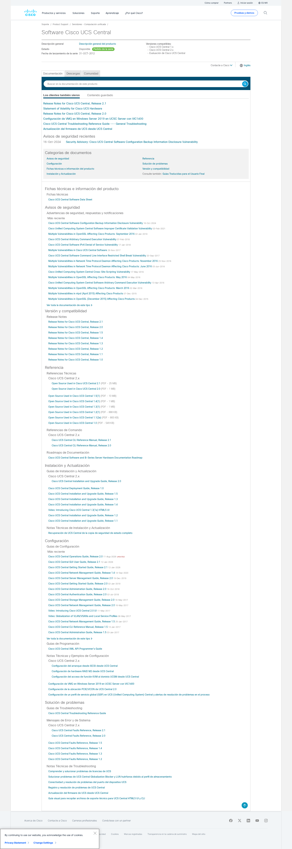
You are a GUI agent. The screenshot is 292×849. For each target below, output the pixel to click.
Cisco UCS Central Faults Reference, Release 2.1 (78, 730)
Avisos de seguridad (58, 158)
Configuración (54, 163)
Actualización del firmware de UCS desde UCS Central (77, 128)
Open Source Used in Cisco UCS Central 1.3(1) (74, 406)
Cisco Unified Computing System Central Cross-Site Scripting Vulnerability (89, 271)
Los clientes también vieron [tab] (61, 95)
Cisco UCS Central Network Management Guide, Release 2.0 (81, 605)
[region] (49, 839)
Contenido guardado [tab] (100, 95)
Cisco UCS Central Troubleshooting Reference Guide (77, 713)
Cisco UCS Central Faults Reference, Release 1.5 (75, 743)
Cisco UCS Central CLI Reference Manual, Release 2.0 (81, 445)
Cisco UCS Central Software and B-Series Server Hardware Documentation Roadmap (95, 457)
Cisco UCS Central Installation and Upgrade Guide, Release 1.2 (83, 515)
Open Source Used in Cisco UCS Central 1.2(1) (74, 412)
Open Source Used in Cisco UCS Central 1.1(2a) (75, 417)
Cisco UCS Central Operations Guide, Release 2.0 (75, 556)
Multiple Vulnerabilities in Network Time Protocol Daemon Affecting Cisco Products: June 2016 (100, 266)
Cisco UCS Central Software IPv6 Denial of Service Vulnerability (83, 244)
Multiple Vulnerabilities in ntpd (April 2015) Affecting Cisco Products (86, 293)
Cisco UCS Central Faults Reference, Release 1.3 (75, 753)
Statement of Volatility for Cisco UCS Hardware (72, 108)
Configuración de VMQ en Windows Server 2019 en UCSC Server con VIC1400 (93, 118)
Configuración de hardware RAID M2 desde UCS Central (83, 671)
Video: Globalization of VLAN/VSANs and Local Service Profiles (83, 616)
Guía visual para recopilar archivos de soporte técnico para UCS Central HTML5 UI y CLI (96, 798)
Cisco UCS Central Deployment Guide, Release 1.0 (76, 488)
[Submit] (245, 84)
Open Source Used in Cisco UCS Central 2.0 (76, 388)
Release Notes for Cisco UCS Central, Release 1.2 (75, 348)
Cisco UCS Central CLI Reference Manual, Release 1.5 (78, 627)
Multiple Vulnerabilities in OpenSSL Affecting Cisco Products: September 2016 (91, 234)
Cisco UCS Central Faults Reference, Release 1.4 (75, 748)
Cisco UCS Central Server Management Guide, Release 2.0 (80, 578)
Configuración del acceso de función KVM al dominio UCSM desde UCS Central (95, 676)
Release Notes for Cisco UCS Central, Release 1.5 (75, 332)
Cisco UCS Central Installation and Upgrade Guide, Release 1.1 (83, 520)
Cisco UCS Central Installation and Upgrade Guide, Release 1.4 (83, 504)
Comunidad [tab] (91, 73)
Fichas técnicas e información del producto (70, 168)
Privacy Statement (15, 842)
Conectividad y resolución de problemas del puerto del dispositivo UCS (87, 782)
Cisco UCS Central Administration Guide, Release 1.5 (77, 632)
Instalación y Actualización (61, 173)
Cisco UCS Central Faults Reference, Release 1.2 (75, 759)
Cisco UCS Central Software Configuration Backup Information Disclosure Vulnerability (95, 223)
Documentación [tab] (53, 73)
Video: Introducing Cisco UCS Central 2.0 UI (72, 610)
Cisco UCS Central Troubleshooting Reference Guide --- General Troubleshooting (95, 123)
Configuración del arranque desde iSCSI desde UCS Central (85, 666)
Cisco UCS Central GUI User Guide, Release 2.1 (74, 562)
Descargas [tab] (73, 73)
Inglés (247, 65)
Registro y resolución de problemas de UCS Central (76, 787)
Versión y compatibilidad (155, 168)
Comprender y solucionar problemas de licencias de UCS (79, 771)
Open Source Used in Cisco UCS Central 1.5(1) (74, 396)
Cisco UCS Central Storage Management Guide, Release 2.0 (81, 599)
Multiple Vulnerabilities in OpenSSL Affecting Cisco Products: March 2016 (89, 288)
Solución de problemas (155, 163)
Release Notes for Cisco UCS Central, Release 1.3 (75, 343)
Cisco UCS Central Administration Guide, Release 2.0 (77, 589)
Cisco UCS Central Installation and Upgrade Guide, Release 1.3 (83, 499)
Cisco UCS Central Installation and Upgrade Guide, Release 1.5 (83, 493)
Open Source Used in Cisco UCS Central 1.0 (73, 423)
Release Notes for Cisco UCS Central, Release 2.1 (74, 103)
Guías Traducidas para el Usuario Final (183, 173)
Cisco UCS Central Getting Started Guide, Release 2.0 (78, 583)
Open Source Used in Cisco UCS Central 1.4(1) (74, 401)
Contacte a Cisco (220, 65)
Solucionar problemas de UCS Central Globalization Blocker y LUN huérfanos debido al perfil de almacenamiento (110, 776)
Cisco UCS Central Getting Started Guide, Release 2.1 (78, 567)
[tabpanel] (146, 116)
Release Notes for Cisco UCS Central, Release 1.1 (75, 354)
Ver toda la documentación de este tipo (68, 305)
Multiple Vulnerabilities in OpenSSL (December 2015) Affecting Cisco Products (91, 299)
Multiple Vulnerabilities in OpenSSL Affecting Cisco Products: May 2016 (87, 277)
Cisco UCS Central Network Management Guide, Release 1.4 (81, 572)
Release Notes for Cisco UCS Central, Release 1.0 (75, 359)
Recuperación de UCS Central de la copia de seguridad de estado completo (90, 533)
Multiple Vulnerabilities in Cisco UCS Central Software (78, 250)
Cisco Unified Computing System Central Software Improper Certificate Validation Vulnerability (100, 228)
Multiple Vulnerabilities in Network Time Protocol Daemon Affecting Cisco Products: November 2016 (103, 261)
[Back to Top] (245, 805)
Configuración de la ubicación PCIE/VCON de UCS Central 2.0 (82, 689)
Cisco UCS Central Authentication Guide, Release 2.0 (77, 594)
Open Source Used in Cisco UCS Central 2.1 (76, 383)
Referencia (148, 158)
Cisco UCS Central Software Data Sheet (70, 199)
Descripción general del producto (97, 43)
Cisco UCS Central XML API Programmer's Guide (75, 648)
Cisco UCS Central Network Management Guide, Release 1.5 (81, 621)
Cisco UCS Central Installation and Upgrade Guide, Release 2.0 (86, 481)
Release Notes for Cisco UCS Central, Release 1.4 (75, 338)
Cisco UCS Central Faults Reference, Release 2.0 (78, 735)
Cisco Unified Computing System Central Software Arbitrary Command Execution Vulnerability (100, 282)
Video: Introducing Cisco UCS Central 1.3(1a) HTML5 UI (79, 510)
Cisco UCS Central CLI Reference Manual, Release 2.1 (81, 440)
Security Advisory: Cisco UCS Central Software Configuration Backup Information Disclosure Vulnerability (132, 141)
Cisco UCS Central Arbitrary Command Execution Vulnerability (82, 239)
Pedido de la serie (103, 49)
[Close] (95, 833)
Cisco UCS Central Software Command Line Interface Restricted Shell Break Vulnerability (97, 255)
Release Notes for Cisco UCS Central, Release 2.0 (74, 113)
